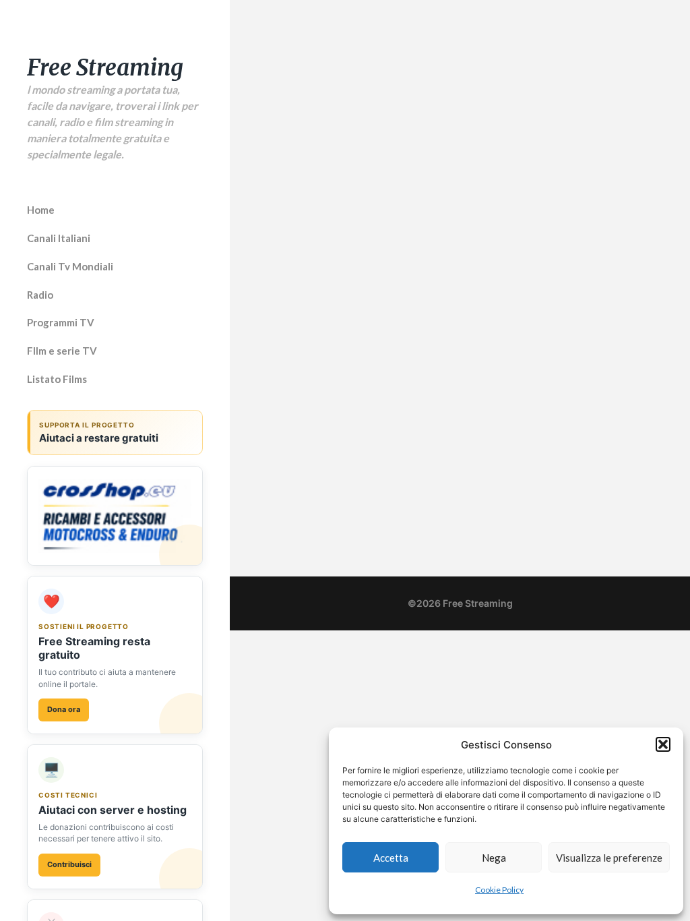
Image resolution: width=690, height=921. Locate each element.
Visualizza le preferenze (609, 858)
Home (41, 210)
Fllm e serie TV (62, 351)
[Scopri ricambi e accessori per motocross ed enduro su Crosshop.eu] (115, 516)
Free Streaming (105, 68)
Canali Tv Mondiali (70, 266)
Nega (494, 858)
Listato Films (57, 379)
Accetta (390, 858)
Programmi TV (60, 322)
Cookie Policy (499, 890)
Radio (40, 295)
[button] (663, 744)
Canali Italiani (58, 238)
